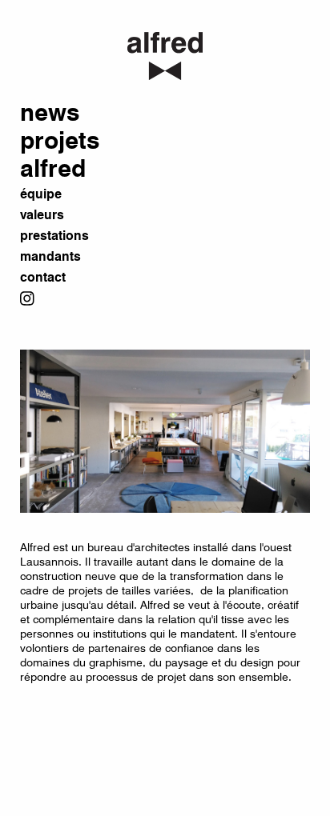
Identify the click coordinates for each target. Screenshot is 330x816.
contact (43, 278)
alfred (53, 169)
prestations (54, 236)
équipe (41, 195)
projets (59, 141)
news (49, 113)
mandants (50, 257)
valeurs (42, 215)
